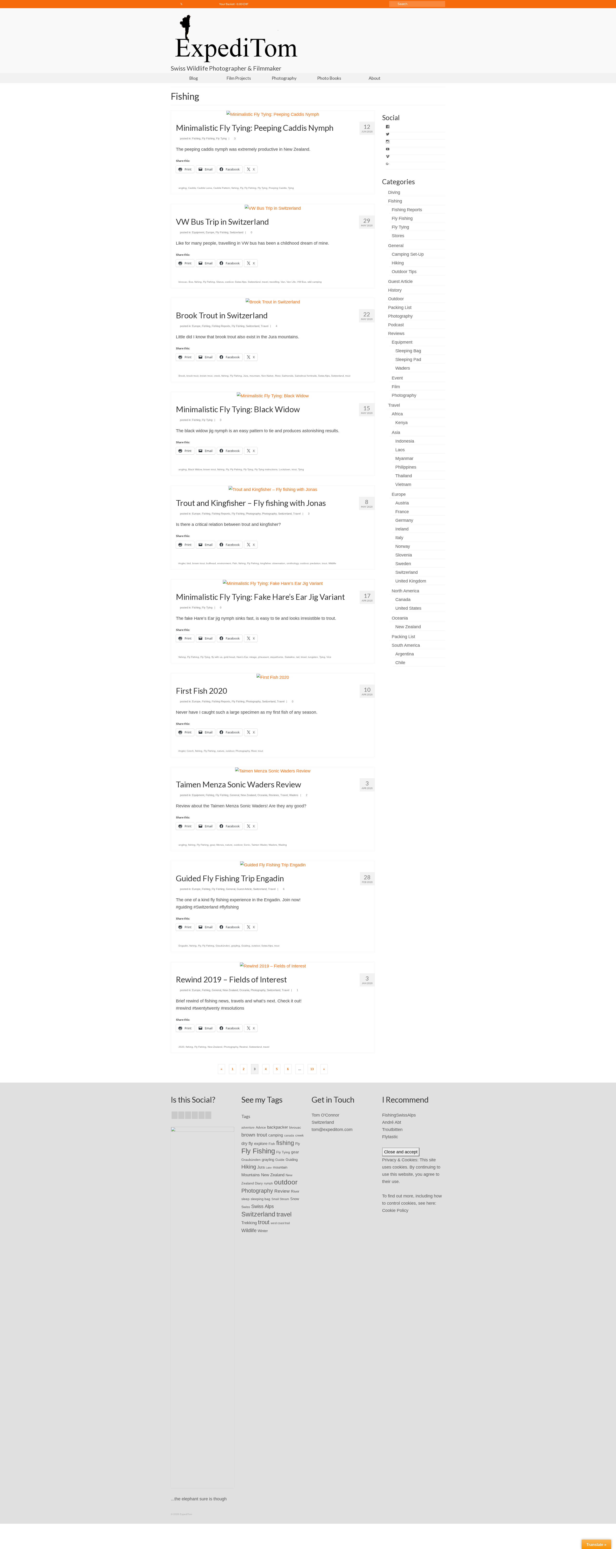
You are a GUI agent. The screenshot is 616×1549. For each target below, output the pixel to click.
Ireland (402, 529)
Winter (263, 1231)
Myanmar (404, 458)
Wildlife (332, 563)
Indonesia (404, 441)
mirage (253, 657)
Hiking (398, 263)
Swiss (245, 1207)
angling (183, 188)
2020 (181, 1047)
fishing (235, 188)
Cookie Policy (395, 1210)
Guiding (245, 945)
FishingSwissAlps (399, 1115)
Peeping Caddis (278, 188)
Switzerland (236, 232)
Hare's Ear (242, 657)
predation (315, 563)
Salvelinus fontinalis (306, 375)
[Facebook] (174, 4)
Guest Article (244, 889)
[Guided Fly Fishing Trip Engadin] (273, 864)
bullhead (211, 563)
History (395, 290)
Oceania (262, 795)
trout (347, 375)
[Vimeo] (202, 4)
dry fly (247, 1143)
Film (396, 386)
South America (406, 645)
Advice (261, 1127)
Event (397, 378)
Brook (182, 375)
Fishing (196, 138)
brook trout (192, 375)
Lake (269, 1167)
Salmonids (287, 375)
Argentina (404, 654)
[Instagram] (188, 4)
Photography (253, 513)
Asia (396, 432)
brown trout (206, 375)
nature (220, 751)
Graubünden (223, 945)
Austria (402, 503)
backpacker (277, 1127)
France (402, 511)
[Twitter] (181, 4)
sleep (245, 1199)
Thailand (403, 475)
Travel (264, 326)
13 (312, 1069)
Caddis (192, 188)
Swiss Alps (240, 282)
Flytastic (390, 1136)
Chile (400, 662)
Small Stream (280, 1199)
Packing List (399, 307)
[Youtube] (195, 4)
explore (260, 1143)
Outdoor (396, 298)
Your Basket (234, 4)
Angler (181, 563)
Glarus (220, 282)
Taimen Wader (259, 844)
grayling (235, 945)
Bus (191, 282)
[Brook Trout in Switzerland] (273, 301)
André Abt (391, 1122)
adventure (248, 1127)
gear (212, 844)
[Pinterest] (208, 1115)
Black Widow (195, 469)
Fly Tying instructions (266, 469)
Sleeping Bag (408, 350)
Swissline (290, 657)
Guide (279, 1160)
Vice (329, 657)
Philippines (405, 467)
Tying (291, 188)
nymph (268, 1183)
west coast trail (280, 1223)
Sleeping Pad (408, 359)
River (277, 375)
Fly (241, 188)
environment (224, 563)
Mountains (250, 1174)
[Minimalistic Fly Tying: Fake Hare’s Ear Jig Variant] (273, 583)
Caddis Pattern (221, 188)
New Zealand (248, 795)
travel (265, 282)
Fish (234, 563)
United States (408, 608)
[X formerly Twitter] (181, 1115)
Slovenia (403, 555)
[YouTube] (202, 1115)
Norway (402, 546)
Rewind (243, 1047)
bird (189, 563)
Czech (190, 751)
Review (282, 1191)
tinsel (304, 657)
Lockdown (284, 469)
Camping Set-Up (408, 254)
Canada (403, 599)
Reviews (274, 795)
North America (405, 590)
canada (289, 1135)
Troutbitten (392, 1129)
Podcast (396, 324)
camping (275, 1135)
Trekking (249, 1222)
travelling (274, 282)
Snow (294, 1199)
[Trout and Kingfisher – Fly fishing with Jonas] (273, 489)
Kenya (401, 422)
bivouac (183, 282)
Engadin (183, 945)
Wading (282, 844)
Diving (394, 192)
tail (297, 657)
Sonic (247, 844)
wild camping (315, 282)
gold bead (229, 657)
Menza (220, 844)
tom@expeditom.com (332, 1129)
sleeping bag (260, 1199)
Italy (399, 537)
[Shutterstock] (209, 4)
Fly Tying (221, 138)
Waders (293, 795)
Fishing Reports (221, 326)
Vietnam (403, 484)
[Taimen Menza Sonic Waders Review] (272, 770)
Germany (404, 520)
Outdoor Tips (404, 271)
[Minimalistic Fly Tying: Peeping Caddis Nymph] (272, 114)
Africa (397, 414)
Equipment (198, 232)
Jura (245, 375)
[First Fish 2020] (273, 676)
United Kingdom (410, 581)
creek (217, 375)
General (234, 795)
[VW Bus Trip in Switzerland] (273, 207)
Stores (398, 235)
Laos (400, 449)
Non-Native (267, 375)
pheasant (263, 657)
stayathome (276, 657)
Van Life (291, 282)
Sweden (403, 563)
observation (278, 563)
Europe (210, 232)
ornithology (293, 563)
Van (283, 282)
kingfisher (265, 563)
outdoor (229, 282)
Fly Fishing (208, 138)
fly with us (217, 657)
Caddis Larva (204, 188)
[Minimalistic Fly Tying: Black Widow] (273, 395)
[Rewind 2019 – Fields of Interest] (273, 965)
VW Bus (301, 282)
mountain (255, 375)
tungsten (313, 657)
